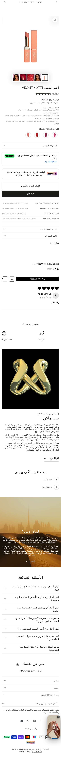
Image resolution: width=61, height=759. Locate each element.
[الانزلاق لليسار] (56, 2)
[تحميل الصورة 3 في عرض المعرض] (30, 77)
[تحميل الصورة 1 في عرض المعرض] (45, 77)
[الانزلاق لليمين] (4, 2)
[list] (30, 336)
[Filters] (12, 279)
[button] (43, 94)
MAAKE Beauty (35, 749)
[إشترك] (3, 704)
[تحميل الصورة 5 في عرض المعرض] (16, 77)
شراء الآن (30, 194)
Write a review (37, 279)
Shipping (45, 103)
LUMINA (37, 751)
